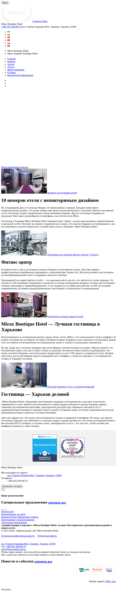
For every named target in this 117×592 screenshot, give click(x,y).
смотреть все (57, 502)
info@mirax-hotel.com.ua (13, 549)
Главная (11, 58)
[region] (58, 128)
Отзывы (11, 72)
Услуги (11, 67)
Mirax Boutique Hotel (45, 444)
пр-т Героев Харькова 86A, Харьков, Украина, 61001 (34, 475)
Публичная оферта (47, 536)
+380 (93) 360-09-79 (11, 26)
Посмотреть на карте (12, 486)
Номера (11, 61)
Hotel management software (14, 167)
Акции (10, 64)
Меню (5, 3)
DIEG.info (110, 581)
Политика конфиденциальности (18, 536)
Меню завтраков (15, 69)
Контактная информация (20, 75)
